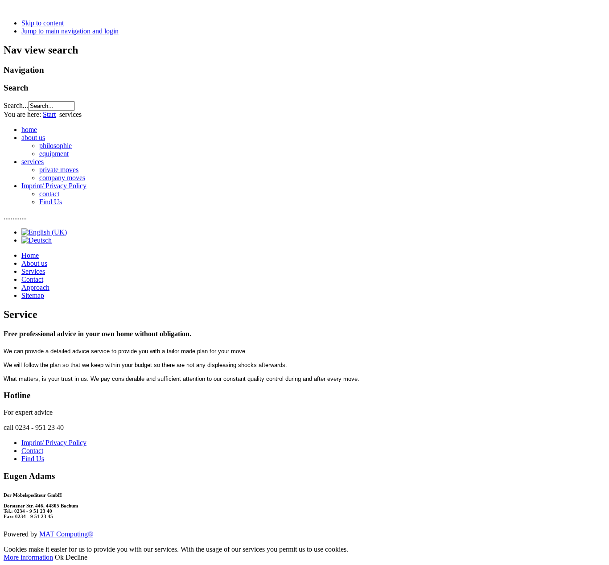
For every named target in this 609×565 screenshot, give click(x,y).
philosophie (55, 145)
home (29, 129)
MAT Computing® (66, 534)
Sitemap (32, 295)
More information (28, 557)
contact (49, 194)
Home (30, 255)
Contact (32, 279)
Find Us (50, 202)
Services (33, 271)
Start (49, 114)
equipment (54, 153)
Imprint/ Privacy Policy (53, 442)
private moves (58, 169)
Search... (16, 105)
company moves (62, 177)
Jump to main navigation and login (70, 31)
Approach (35, 287)
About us (34, 263)
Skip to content (42, 23)
